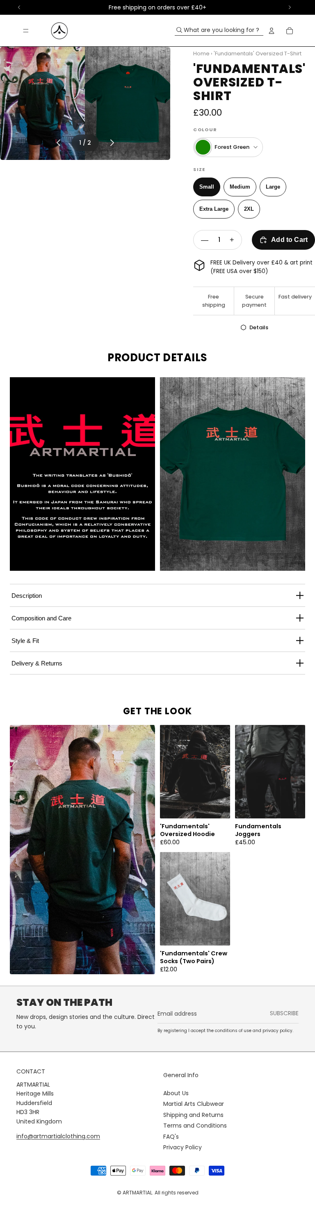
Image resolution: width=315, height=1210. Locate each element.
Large (273, 187)
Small (206, 187)
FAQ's (171, 1137)
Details (258, 327)
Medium (240, 187)
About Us (176, 1093)
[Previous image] (58, 142)
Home (201, 53)
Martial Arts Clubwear (193, 1104)
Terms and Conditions (195, 1125)
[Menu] (25, 30)
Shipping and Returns (193, 1115)
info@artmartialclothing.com (58, 1136)
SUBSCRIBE (284, 1013)
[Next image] (112, 142)
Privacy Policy (182, 1147)
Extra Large (213, 209)
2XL (249, 209)
